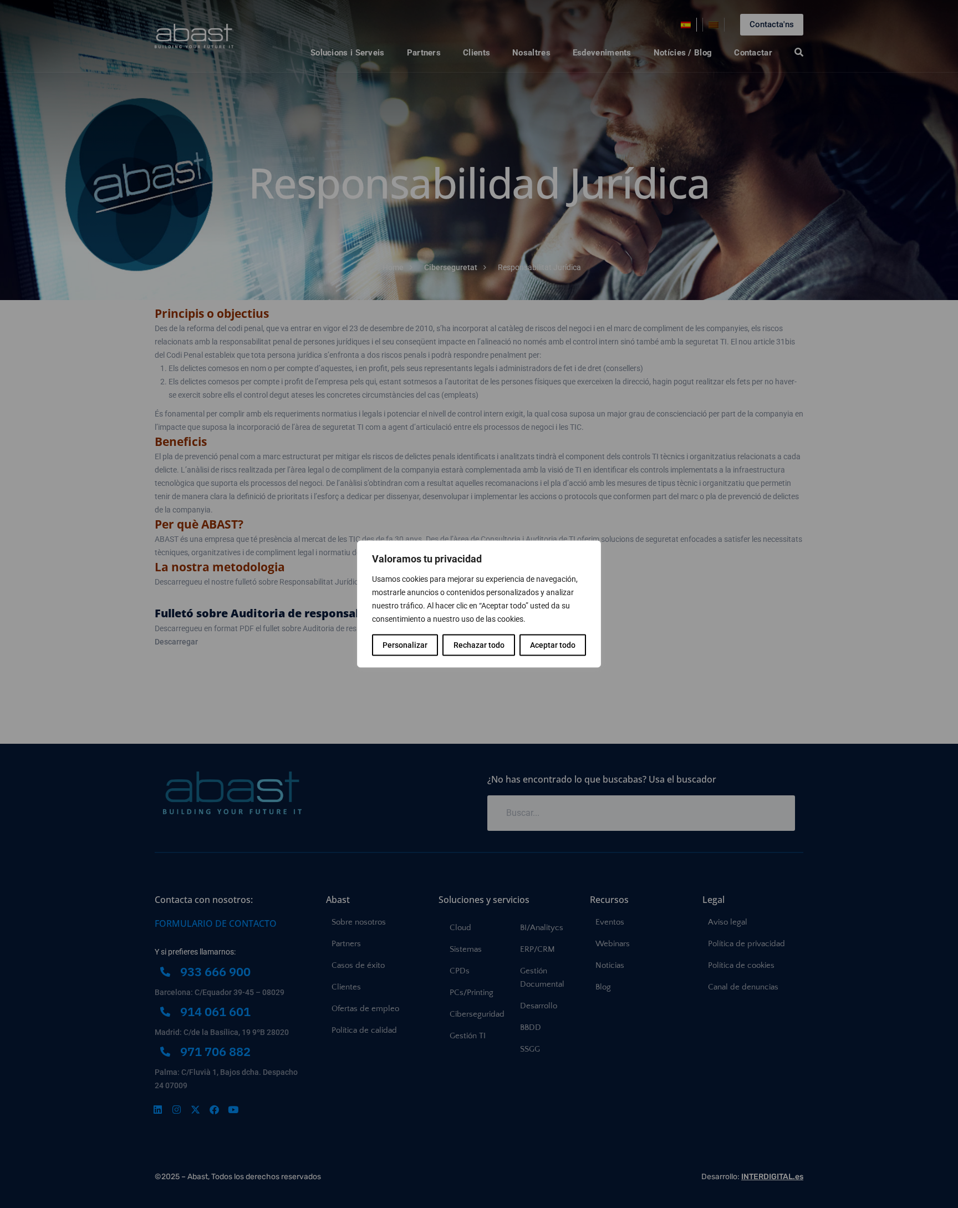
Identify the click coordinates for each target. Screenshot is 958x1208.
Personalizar (405, 645)
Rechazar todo (479, 645)
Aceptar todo (552, 645)
